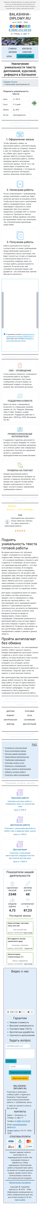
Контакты (27, 48)
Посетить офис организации (17, 775)
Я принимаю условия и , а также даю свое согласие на (20, 337)
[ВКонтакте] (11, 26)
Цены (9, 56)
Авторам (13, 52)
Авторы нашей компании (15, 754)
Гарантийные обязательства (17, 757)
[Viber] (23, 26)
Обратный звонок (20, 1078)
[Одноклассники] (14, 26)
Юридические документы (20, 1182)
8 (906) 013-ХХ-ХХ (20, 29)
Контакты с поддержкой (15, 766)
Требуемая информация (15, 760)
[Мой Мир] (17, 26)
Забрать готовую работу (15, 772)
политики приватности (24, 336)
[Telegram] (29, 26)
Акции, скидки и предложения (18, 769)
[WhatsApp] (26, 26)
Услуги (14, 82)
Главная (12, 48)
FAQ (34, 744)
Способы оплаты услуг (14, 763)
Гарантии (26, 52)
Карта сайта (20, 1200)
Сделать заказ (25, 56)
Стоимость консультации (16, 748)
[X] (20, 26)
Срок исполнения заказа (15, 751)
